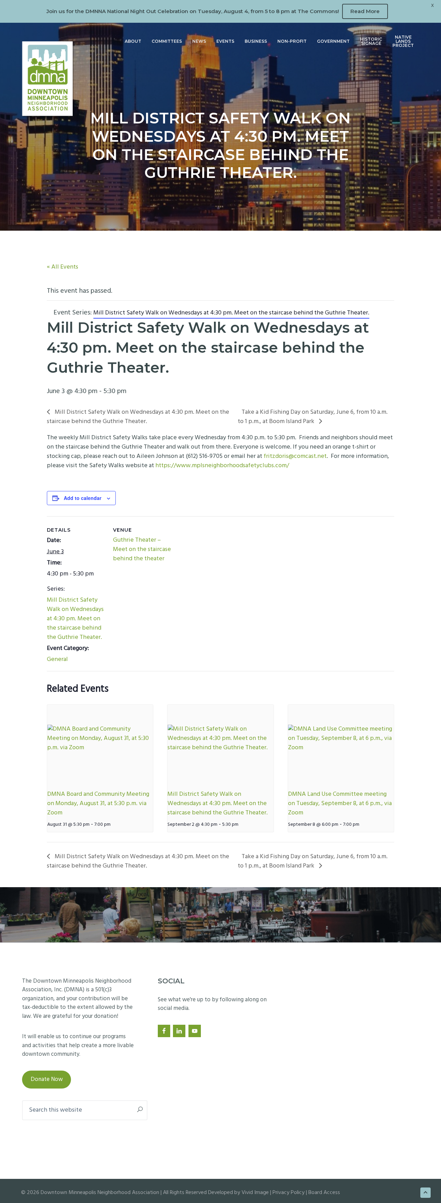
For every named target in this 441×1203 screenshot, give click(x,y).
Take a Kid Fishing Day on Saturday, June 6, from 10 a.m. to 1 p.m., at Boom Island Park (313, 417)
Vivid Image (255, 1192)
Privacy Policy (289, 1192)
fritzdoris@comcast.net (295, 456)
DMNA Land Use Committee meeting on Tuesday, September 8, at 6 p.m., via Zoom (340, 803)
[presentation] (100, 744)
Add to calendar (82, 497)
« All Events (62, 267)
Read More (365, 11)
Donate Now (47, 1079)
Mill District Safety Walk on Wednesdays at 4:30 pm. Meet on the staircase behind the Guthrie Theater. (138, 417)
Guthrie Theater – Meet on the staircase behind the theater (142, 549)
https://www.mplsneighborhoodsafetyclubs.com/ (222, 466)
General (57, 659)
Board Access (324, 1192)
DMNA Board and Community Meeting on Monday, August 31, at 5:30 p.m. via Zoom (98, 803)
